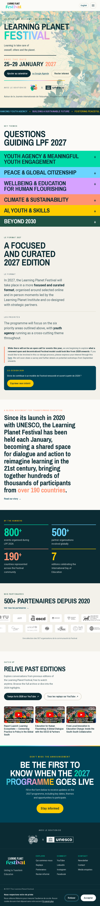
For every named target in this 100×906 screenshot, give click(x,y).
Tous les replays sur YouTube (62, 697)
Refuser (71, 897)
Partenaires (41, 869)
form (10, 358)
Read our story (12, 498)
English (84, 5)
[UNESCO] (55, 88)
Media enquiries (85, 869)
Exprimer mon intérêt (20, 383)
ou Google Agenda (40, 73)
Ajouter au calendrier (17, 73)
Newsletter (83, 860)
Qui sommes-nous (44, 860)
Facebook (61, 874)
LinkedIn (61, 865)
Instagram (61, 869)
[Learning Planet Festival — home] (13, 5)
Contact (81, 865)
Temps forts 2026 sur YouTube (23, 697)
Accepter (88, 897)
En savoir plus (48, 901)
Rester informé (61, 73)
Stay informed (50, 808)
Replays (39, 865)
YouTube (61, 860)
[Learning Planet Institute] (33, 87)
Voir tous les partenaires (16, 607)
